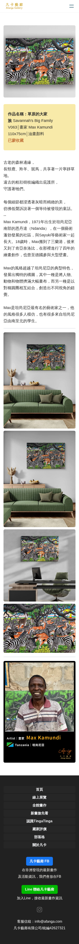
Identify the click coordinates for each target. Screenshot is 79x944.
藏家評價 (39, 829)
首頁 (39, 789)
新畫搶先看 (39, 813)
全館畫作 (39, 805)
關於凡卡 (39, 845)
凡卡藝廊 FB (39, 861)
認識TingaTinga (39, 821)
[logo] (14, 6)
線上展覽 (39, 797)
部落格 (39, 837)
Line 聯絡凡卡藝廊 (39, 889)
